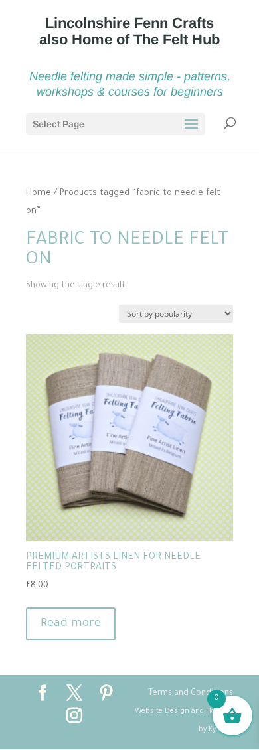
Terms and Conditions (190, 693)
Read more (71, 624)
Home (38, 193)
